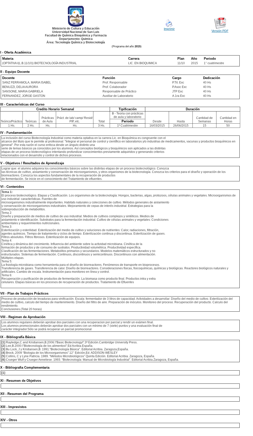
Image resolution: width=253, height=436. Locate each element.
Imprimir (169, 29)
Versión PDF (219, 31)
